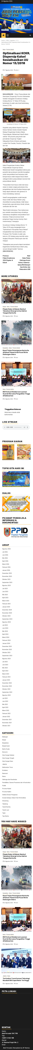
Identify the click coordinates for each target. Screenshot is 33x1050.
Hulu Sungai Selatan (8, 755)
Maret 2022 (5, 710)
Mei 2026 (5, 558)
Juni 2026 (5, 555)
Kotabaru (5, 770)
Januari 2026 (6, 570)
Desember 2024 (7, 610)
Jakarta (4, 764)
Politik (4, 785)
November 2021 (7, 723)
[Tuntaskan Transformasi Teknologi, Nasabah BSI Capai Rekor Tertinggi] (16, 961)
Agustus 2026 (6, 549)
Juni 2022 (5, 701)
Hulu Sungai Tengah (8, 758)
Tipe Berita (5, 816)
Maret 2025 (5, 601)
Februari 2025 (6, 604)
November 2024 (7, 613)
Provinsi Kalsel (10, 49)
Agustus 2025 (6, 585)
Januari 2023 (6, 680)
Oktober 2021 (6, 726)
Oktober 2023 (6, 652)
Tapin (4, 813)
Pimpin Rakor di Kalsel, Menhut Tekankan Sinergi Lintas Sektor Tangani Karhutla (15, 311)
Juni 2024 (5, 628)
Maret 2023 (5, 674)
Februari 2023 (6, 677)
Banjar (4, 306)
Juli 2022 (5, 698)
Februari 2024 (6, 640)
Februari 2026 (6, 567)
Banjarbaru (5, 348)
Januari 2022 (6, 716)
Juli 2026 (5, 552)
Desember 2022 (7, 683)
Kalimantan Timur (7, 767)
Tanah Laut (5, 810)
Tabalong (5, 804)
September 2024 (7, 619)
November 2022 (7, 686)
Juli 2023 (5, 662)
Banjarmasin (6, 746)
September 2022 (7, 692)
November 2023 (7, 649)
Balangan (5, 737)
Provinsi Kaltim (10, 389)
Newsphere (16, 1048)
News (4, 49)
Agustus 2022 (6, 695)
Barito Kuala (6, 749)
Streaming (5, 801)
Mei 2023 (5, 668)
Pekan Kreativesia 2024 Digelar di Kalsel (9, 259)
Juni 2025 (5, 591)
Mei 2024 (5, 631)
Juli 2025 (5, 588)
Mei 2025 (5, 594)
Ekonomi (5, 752)
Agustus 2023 (6, 658)
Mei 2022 (5, 704)
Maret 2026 (5, 564)
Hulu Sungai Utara (7, 761)
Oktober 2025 (6, 579)
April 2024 (5, 634)
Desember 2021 (7, 719)
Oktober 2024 (6, 616)
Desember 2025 (7, 573)
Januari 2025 (6, 607)
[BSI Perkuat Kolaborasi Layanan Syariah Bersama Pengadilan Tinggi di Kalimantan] (16, 374)
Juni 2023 (5, 665)
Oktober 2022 (6, 689)
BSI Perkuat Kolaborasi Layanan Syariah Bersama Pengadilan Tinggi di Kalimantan (16, 394)
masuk (14, 412)
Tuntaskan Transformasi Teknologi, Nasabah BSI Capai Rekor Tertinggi (16, 979)
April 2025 (5, 597)
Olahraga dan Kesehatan (9, 779)
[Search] (30, 35)
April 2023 (5, 671)
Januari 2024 (6, 643)
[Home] (3, 35)
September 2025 (7, 582)
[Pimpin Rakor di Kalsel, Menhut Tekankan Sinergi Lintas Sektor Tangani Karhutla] (16, 291)
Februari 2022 (6, 713)
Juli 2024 (5, 625)
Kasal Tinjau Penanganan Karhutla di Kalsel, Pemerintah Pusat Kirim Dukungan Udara (16, 352)
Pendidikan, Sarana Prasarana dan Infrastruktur (16, 782)
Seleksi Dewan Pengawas (10, 795)
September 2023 (7, 655)
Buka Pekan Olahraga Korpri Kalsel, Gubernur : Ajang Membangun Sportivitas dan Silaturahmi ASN (24, 262)
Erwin (16, 316)
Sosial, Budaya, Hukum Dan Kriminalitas (14, 798)
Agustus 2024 (6, 622)
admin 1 (17, 70)
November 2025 (7, 576)
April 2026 (5, 561)
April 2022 (5, 707)
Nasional (5, 773)
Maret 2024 (5, 637)
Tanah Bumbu (6, 807)
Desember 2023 (7, 646)
